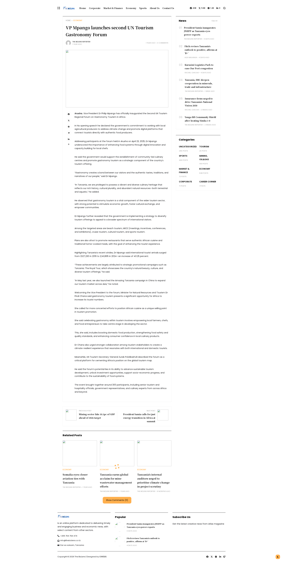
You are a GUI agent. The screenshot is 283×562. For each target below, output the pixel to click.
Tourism (204, 146)
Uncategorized (188, 146)
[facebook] (68, 114)
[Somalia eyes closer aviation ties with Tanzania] (80, 453)
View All (214, 21)
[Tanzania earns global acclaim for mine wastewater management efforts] (117, 453)
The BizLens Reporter (81, 42)
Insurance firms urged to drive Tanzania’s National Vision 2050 (199, 102)
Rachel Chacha (192, 72)
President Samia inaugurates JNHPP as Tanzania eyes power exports (200, 31)
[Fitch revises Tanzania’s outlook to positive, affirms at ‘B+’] (119, 541)
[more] (69, 144)
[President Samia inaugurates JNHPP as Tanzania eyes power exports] (119, 527)
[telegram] (68, 133)
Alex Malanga (191, 57)
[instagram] (216, 557)
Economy (77, 20)
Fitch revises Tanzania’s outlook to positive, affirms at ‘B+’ (201, 50)
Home (68, 20)
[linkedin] (68, 139)
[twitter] (68, 120)
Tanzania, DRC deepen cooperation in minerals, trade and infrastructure (199, 83)
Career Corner (207, 181)
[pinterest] (68, 126)
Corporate (185, 181)
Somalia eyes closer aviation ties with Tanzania (75, 478)
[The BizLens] (68, 8)
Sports (183, 155)
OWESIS (103, 556)
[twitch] (224, 557)
